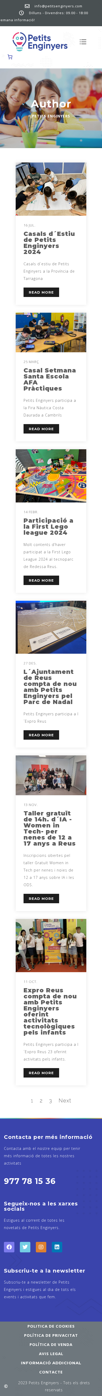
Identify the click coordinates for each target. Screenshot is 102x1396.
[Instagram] (41, 1247)
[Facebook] (9, 1247)
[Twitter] (25, 1247)
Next (65, 1100)
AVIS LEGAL (51, 1353)
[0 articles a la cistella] (9, 56)
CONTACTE (51, 1372)
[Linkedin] (57, 1247)
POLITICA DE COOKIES (51, 1326)
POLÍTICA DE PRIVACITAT (51, 1335)
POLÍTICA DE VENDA (51, 1344)
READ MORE (41, 292)
